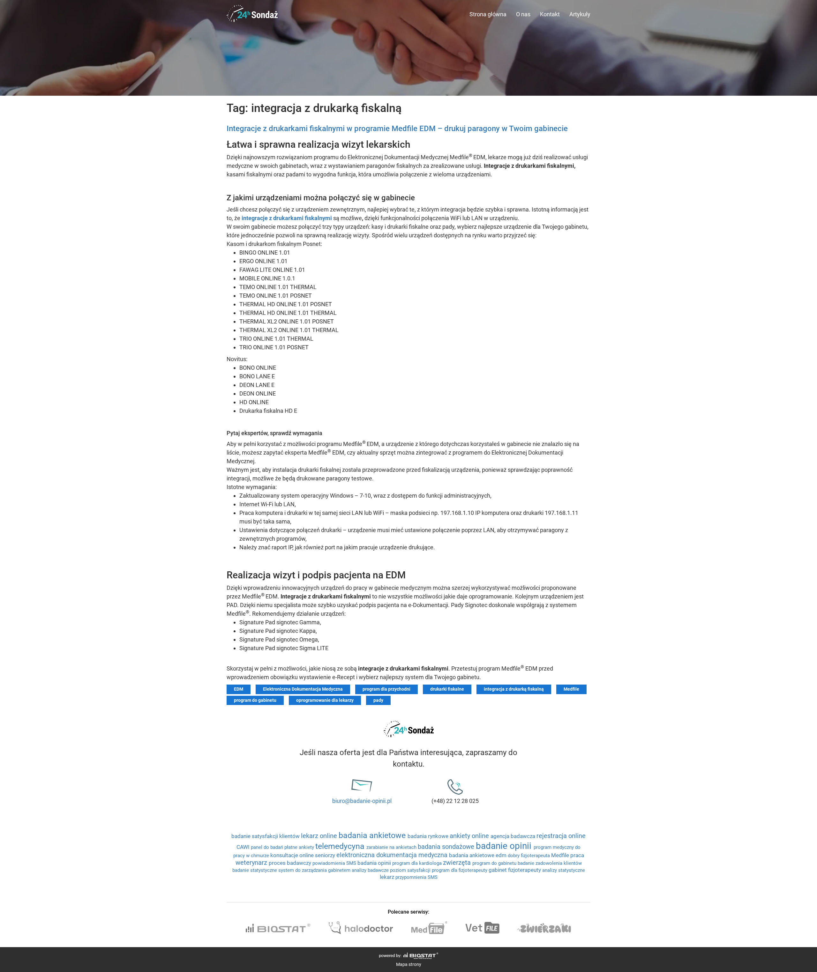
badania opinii (374, 863)
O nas (523, 14)
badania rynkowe (429, 836)
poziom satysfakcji (411, 870)
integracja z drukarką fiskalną (514, 689)
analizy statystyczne (563, 870)
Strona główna (487, 14)
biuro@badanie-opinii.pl (362, 801)
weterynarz (252, 862)
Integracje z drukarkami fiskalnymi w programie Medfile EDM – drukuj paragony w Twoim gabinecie (397, 128)
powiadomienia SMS (334, 863)
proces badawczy (290, 863)
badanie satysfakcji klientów (266, 836)
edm (502, 855)
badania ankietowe (373, 835)
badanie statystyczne (255, 870)
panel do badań (267, 847)
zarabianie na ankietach (392, 847)
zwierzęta (457, 862)
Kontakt (550, 14)
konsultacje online (292, 855)
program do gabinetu (255, 700)
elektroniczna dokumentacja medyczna (392, 855)
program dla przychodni (386, 689)
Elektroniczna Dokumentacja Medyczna (303, 689)
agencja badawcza (513, 836)
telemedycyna (340, 846)
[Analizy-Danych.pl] (252, 8)
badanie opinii (505, 846)
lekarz (387, 877)
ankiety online (470, 836)
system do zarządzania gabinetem (315, 870)
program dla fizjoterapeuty (460, 870)
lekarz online (320, 836)
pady (378, 700)
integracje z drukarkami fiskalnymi (287, 218)
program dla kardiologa (417, 863)
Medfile (571, 689)
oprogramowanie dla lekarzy (325, 700)
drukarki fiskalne (447, 689)
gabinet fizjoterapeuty (515, 870)
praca (577, 855)
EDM (238, 689)
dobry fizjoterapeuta (529, 855)
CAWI (243, 847)
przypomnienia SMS (416, 877)
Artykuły (579, 14)
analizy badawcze (371, 870)
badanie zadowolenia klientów (550, 863)
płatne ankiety (299, 847)
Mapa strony (408, 964)
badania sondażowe (447, 846)
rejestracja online (561, 836)
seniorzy (325, 855)
